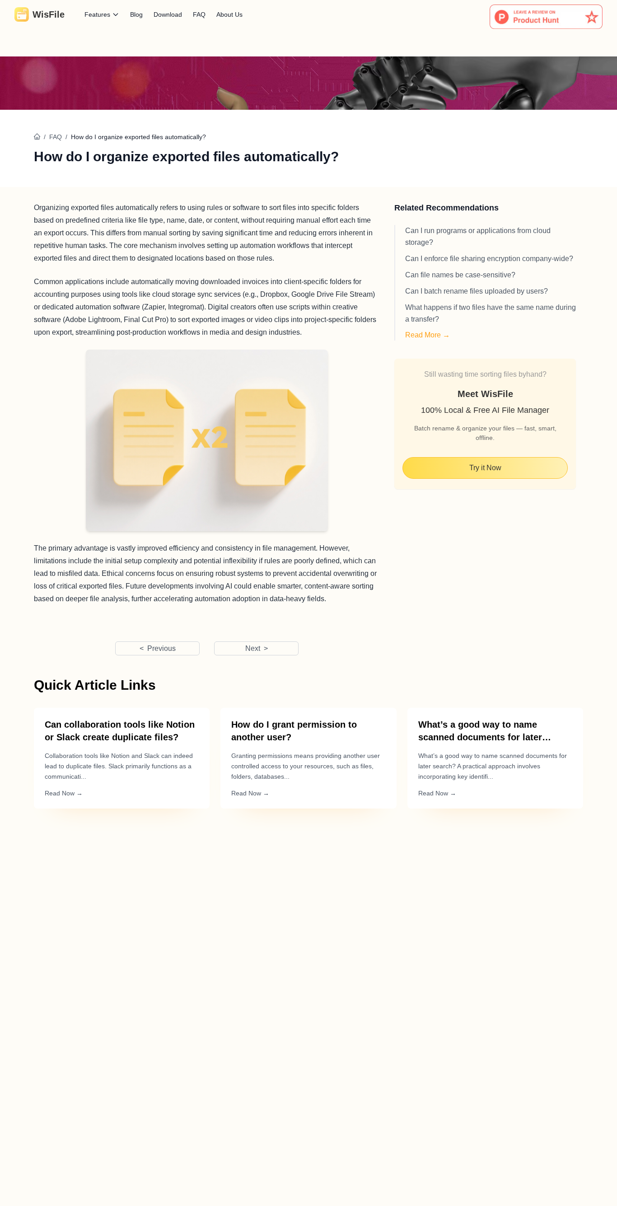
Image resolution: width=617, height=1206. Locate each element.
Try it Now (485, 468)
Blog (136, 14)
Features (97, 14)
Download (168, 14)
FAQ (199, 14)
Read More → (427, 335)
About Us (229, 14)
